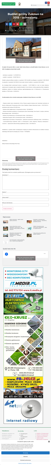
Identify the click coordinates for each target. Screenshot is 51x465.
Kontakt (23, 438)
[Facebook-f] (46, 3)
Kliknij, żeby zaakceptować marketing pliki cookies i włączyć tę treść (25, 60)
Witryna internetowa (7, 202)
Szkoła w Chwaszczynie (42, 435)
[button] (49, 441)
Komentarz (5, 175)
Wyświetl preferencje (25, 460)
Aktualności (29, 27)
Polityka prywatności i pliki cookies (24, 463)
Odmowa (25, 456)
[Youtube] (48, 3)
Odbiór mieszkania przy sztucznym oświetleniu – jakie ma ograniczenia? (40, 227)
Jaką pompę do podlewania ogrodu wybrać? (39, 233)
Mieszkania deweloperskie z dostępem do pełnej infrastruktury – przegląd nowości (16, 234)
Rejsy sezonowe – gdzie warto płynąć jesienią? (16, 220)
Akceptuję (25, 452)
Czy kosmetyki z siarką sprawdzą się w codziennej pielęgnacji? (17, 240)
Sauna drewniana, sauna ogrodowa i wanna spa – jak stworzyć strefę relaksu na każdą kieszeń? (17, 228)
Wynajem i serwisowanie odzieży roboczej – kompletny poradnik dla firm (40, 220)
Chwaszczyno (24, 433)
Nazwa (4, 192)
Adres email (5, 197)
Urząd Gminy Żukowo (42, 436)
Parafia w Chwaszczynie (42, 433)
